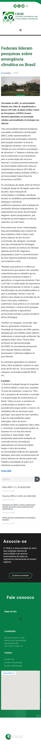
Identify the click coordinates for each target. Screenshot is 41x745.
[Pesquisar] (37, 479)
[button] (27, 6)
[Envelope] (23, 6)
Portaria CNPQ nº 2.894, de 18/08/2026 (19, 496)
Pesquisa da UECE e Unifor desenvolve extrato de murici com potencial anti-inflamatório (18, 507)
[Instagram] (19, 6)
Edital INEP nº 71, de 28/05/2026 (16, 487)
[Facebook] (15, 6)
